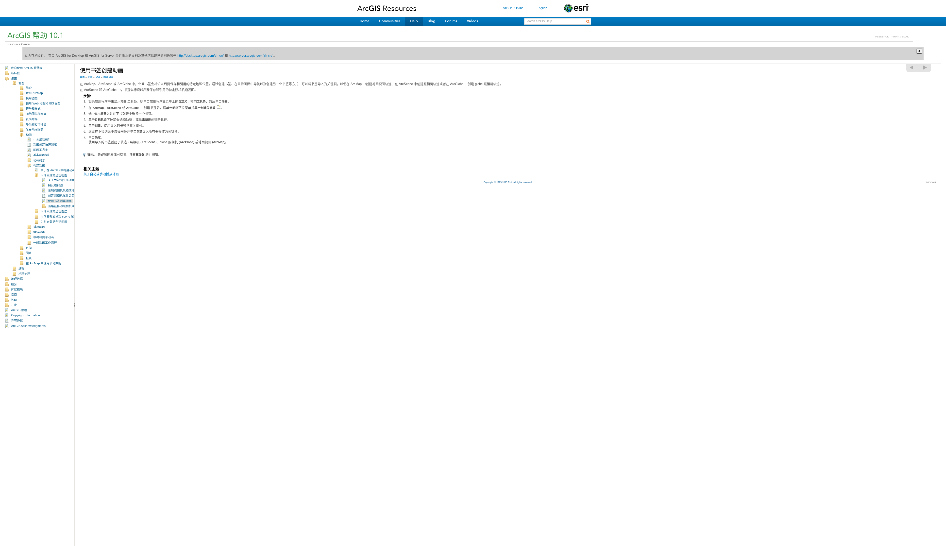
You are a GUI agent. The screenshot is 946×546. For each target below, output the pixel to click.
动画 (29, 134)
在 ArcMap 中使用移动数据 (43, 263)
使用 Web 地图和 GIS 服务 (43, 103)
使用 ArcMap (34, 93)
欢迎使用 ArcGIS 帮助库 (27, 68)
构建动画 (39, 165)
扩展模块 (17, 289)
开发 (14, 305)
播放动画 (39, 226)
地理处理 (24, 273)
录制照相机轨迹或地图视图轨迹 (68, 190)
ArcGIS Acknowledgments (28, 325)
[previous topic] (912, 67)
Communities (389, 21)
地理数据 (17, 278)
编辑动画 (39, 232)
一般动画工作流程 (45, 242)
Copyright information (25, 315)
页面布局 (32, 119)
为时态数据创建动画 (54, 221)
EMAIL (905, 36)
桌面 (14, 78)
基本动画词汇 (42, 155)
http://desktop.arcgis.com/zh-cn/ (200, 55)
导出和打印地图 (36, 124)
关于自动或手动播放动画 (101, 174)
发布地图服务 (35, 129)
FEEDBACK (882, 36)
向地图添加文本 (36, 113)
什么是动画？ (42, 139)
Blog (431, 21)
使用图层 (32, 98)
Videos (472, 21)
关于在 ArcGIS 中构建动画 (58, 170)
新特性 (15, 73)
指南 (14, 294)
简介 (29, 87)
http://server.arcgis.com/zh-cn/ (250, 55)
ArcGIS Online (513, 8)
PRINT (895, 36)
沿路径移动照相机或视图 (64, 206)
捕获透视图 (55, 185)
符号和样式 (33, 108)
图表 (29, 253)
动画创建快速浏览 (45, 144)
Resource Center (18, 44)
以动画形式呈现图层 (54, 211)
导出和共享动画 (43, 237)
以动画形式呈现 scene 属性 (59, 216)
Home (364, 21)
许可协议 (17, 320)
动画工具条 (40, 149)
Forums (451, 21)
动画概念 (39, 160)
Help (414, 21)
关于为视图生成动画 (61, 180)
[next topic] (925, 67)
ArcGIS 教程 (19, 310)
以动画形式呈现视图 (54, 175)
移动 (14, 299)
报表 (29, 258)
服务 (14, 284)
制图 (21, 83)
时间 (29, 247)
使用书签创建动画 (60, 201)
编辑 (21, 268)
